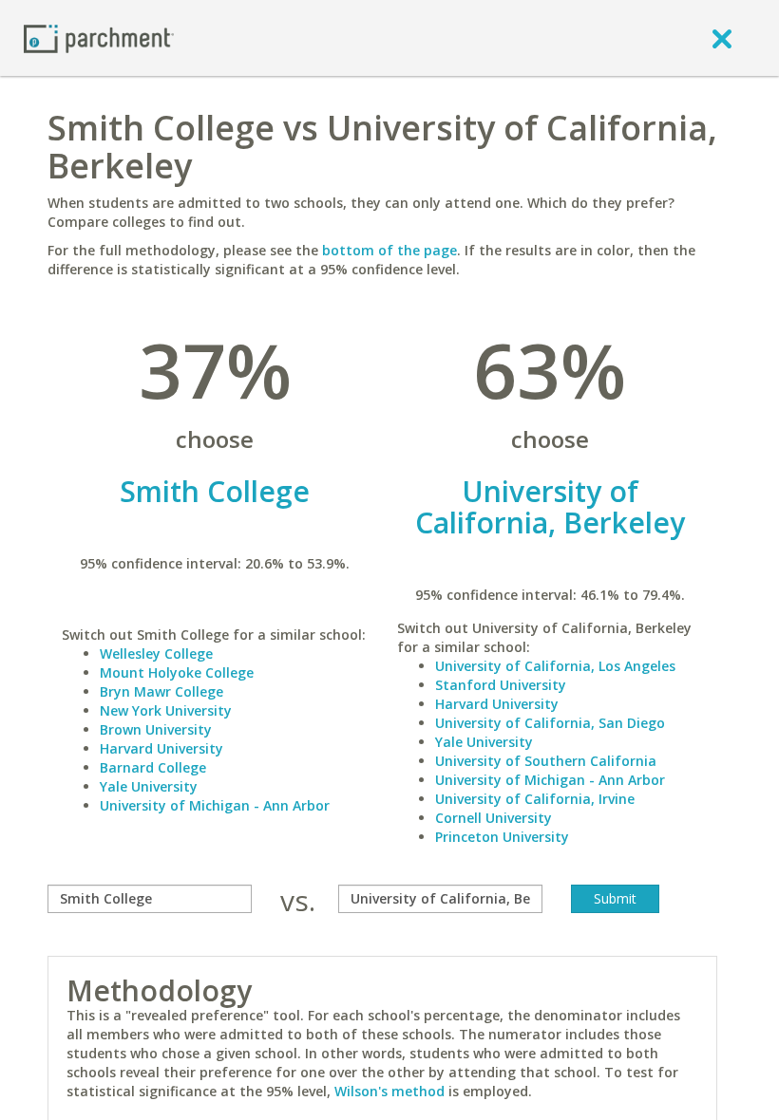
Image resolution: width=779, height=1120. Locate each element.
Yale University (149, 786)
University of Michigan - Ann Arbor (215, 805)
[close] (722, 38)
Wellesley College (156, 653)
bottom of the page (389, 250)
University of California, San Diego (550, 723)
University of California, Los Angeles (555, 666)
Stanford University (500, 685)
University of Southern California (545, 761)
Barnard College (153, 767)
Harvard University (161, 748)
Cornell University (493, 818)
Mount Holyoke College (177, 672)
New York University (166, 710)
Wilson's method (389, 1091)
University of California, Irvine (535, 799)
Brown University (156, 729)
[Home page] (99, 37)
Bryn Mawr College (161, 691)
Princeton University (502, 837)
